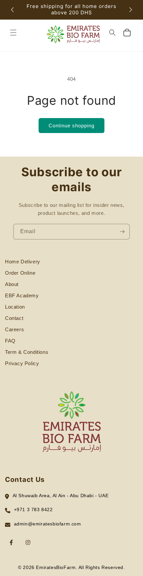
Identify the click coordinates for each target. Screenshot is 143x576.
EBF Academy (22, 295)
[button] (13, 32)
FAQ (10, 341)
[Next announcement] (130, 9)
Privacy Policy (22, 363)
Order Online (20, 273)
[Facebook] (11, 542)
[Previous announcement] (12, 9)
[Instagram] (28, 542)
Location (15, 307)
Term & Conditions (26, 352)
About (12, 284)
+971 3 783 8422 (33, 509)
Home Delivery (22, 261)
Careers (14, 329)
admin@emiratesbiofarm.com (47, 523)
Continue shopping (71, 125)
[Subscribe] (122, 231)
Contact (14, 318)
